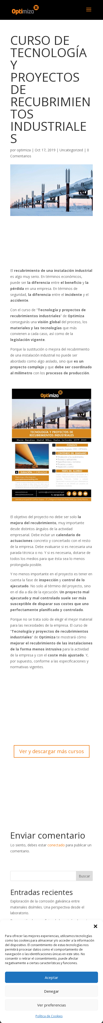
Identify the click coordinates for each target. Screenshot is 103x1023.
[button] (95, 926)
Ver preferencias (51, 1004)
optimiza (24, 150)
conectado (56, 845)
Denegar (51, 991)
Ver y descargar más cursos (51, 751)
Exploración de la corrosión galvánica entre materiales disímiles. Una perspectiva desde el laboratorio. (47, 907)
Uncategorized (71, 150)
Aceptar (51, 977)
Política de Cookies (49, 1016)
